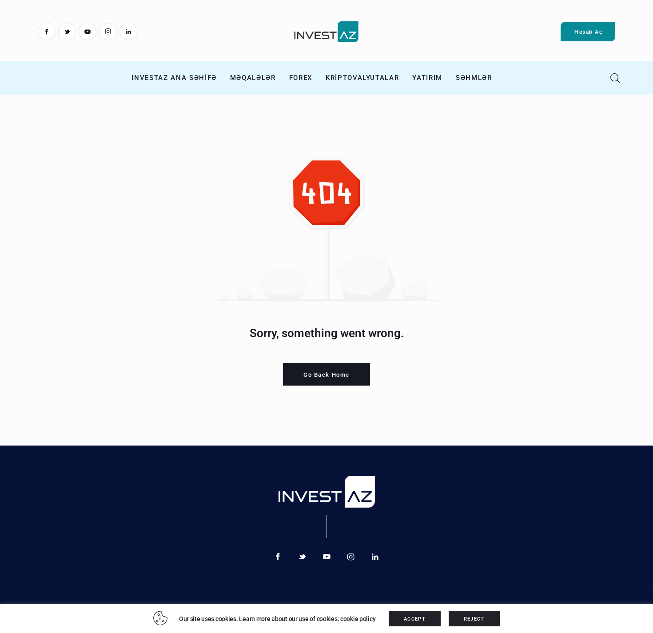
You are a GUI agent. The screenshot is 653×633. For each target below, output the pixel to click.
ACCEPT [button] (415, 619)
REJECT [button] (474, 619)
